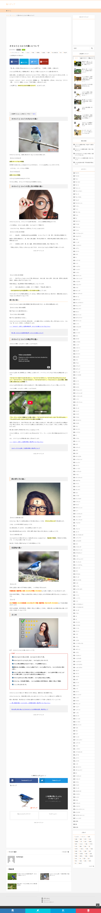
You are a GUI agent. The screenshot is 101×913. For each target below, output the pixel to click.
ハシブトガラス (78, 664)
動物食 (76, 841)
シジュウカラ (78, 516)
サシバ (76, 510)
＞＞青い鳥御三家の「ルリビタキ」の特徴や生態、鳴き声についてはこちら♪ (30, 703)
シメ (76, 525)
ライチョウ (77, 803)
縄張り (81, 856)
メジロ (76, 764)
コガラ (76, 444)
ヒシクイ (77, 685)
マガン (76, 730)
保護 (76, 839)
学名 (76, 846)
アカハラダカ (78, 197)
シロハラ (77, 531)
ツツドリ (77, 595)
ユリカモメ (77, 794)
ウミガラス (77, 266)
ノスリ (76, 637)
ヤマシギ (77, 788)
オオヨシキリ (78, 308)
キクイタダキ (78, 375)
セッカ (76, 556)
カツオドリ (77, 347)
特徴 (33, 52)
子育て (91, 844)
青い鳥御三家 (55, 52)
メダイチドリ (78, 767)
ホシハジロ (77, 718)
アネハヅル (77, 212)
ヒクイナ (77, 682)
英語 (84, 858)
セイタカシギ (78, 546)
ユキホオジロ (78, 791)
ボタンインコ (78, 724)
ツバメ (76, 601)
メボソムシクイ (78, 770)
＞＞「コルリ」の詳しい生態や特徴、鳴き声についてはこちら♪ (26, 441)
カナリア (77, 351)
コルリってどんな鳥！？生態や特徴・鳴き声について (25, 448)
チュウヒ (77, 586)
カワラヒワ (77, 366)
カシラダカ (77, 341)
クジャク (77, 411)
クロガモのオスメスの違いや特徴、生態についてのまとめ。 (84, 154)
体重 (89, 836)
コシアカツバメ (78, 459)
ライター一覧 (66, 851)
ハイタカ (77, 646)
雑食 (81, 860)
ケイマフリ (77, 432)
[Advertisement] (39, 30)
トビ (76, 619)
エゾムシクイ (78, 284)
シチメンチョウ (78, 519)
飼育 (90, 860)
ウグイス (77, 251)
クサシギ (77, 408)
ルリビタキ (77, 812)
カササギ (77, 338)
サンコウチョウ (78, 513)
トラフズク (77, 625)
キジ (76, 378)
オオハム (77, 296)
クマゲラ (77, 414)
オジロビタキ (78, 326)
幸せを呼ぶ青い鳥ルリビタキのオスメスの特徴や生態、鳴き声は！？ (29, 709)
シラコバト (77, 528)
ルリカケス (77, 806)
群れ (76, 858)
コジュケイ (77, 462)
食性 (85, 860)
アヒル (76, 215)
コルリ (23, 49)
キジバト (77, 381)
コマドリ (77, 483)
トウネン (77, 613)
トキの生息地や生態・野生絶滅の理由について (84, 163)
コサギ (76, 453)
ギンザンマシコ (78, 402)
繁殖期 (91, 856)
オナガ (76, 329)
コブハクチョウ (78, 477)
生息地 (43, 52)
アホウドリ (77, 221)
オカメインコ (78, 314)
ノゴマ (76, 634)
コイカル (77, 438)
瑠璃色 (38, 52)
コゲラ (76, 450)
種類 (76, 856)
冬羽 (85, 839)
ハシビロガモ (78, 658)
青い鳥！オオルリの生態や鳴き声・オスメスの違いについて (27, 333)
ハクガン (77, 652)
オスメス (83, 836)
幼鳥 (87, 848)
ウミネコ (77, 272)
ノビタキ (77, 640)
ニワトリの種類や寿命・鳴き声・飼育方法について (84, 145)
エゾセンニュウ (78, 278)
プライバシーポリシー (48, 902)
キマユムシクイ (78, 390)
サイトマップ (46, 900)
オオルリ (13, 15)
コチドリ (77, 465)
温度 (85, 851)
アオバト (77, 185)
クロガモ (77, 423)
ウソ (76, 257)
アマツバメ (77, 227)
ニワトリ (77, 631)
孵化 (81, 846)
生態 (86, 853)
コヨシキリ (77, 489)
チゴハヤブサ (78, 580)
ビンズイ (77, 697)
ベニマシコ (77, 709)
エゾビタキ (77, 281)
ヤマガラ (77, 785)
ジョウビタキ (78, 540)
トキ (76, 616)
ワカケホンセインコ (79, 815)
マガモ (76, 727)
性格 (92, 848)
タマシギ (77, 577)
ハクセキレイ (78, 655)
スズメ (76, 543)
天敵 (86, 844)
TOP (8, 15)
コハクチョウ (78, 471)
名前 (85, 841)
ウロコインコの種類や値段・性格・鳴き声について (84, 150)
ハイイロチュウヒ (79, 643)
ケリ (76, 435)
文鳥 (76, 824)
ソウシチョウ (78, 562)
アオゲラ (77, 173)
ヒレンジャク (78, 694)
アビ (76, 218)
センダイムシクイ (79, 559)
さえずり (77, 836)
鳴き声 (65, 52)
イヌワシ (77, 248)
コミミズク (77, 486)
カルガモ (77, 357)
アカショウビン (78, 191)
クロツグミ (77, 429)
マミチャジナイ (78, 739)
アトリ (76, 209)
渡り (81, 851)
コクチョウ (77, 447)
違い (89, 858)
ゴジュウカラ (78, 498)
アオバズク (77, 182)
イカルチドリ (78, 236)
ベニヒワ (77, 706)
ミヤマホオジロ (78, 752)
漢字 (90, 851)
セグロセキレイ (78, 552)
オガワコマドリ (78, 317)
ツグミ (76, 592)
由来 (91, 853)
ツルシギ (77, 610)
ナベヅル (77, 628)
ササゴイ (77, 504)
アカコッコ (77, 188)
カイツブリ (77, 332)
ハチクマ (77, 670)
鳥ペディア (10, 4)
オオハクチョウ (78, 293)
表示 (34, 113)
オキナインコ (78, 320)
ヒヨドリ (77, 691)
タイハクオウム (78, 565)
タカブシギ (77, 568)
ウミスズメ (77, 269)
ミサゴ (76, 745)
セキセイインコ (78, 550)
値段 (81, 839)
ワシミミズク (78, 818)
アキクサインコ (78, 203)
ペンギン (77, 712)
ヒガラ (76, 679)
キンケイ (77, 399)
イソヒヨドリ (78, 245)
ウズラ (76, 254)
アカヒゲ (77, 200)
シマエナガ (77, 522)
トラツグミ (77, 622)
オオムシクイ (78, 305)
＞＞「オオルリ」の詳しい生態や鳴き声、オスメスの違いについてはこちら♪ (30, 326)
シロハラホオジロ (79, 534)
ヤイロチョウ (78, 776)
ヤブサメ (77, 782)
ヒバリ (76, 688)
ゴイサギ (77, 495)
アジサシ (77, 206)
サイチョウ (77, 501)
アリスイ (77, 230)
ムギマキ (77, 755)
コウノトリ (77, 441)
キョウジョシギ (78, 393)
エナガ (76, 287)
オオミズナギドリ (79, 302)
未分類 (76, 827)
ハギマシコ (77, 649)
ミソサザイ (77, 749)
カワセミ (77, 363)
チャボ (76, 583)
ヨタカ (76, 800)
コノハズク (77, 468)
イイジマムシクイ (79, 233)
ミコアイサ (77, 742)
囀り (23, 52)
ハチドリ (77, 673)
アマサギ (77, 224)
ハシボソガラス (78, 667)
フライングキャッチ (15, 52)
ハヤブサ (77, 676)
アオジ (76, 179)
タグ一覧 (92, 866)
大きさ (28, 52)
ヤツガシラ (77, 779)
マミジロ (77, 736)
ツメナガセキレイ (79, 604)
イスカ (76, 239)
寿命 (85, 846)
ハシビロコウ (78, 661)
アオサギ (77, 176)
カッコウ (77, 344)
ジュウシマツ (78, 537)
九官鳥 (76, 821)
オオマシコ (77, 299)
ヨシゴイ (77, 797)
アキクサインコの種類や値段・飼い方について (84, 158)
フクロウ (77, 700)
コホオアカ (77, 480)
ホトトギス (77, 721)
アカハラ (77, 194)
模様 (76, 851)
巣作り (76, 848)
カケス (76, 335)
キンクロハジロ (78, 396)
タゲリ (76, 571)
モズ (76, 773)
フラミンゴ (77, 703)
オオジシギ (77, 290)
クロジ (76, 426)
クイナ (76, 405)
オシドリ (77, 323)
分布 (90, 839)
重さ (76, 860)
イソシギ (77, 242)
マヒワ (76, 733)
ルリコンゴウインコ (79, 809)
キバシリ (77, 384)
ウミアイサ (77, 260)
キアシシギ (77, 372)
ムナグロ (77, 761)
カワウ (76, 359)
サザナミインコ (78, 507)
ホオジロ (77, 715)
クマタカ (77, 417)
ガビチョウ (77, 369)
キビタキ (77, 387)
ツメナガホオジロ (79, 607)
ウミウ (76, 263)
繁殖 (49, 52)
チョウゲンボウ (78, 589)
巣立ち (82, 848)
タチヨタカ (77, 574)
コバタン (77, 474)
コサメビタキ (78, 456)
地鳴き (90, 841)
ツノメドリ (77, 598)
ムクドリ (77, 758)
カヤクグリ (77, 353)
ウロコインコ (78, 275)
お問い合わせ (46, 898)
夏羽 (76, 844)
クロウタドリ (78, 420)
